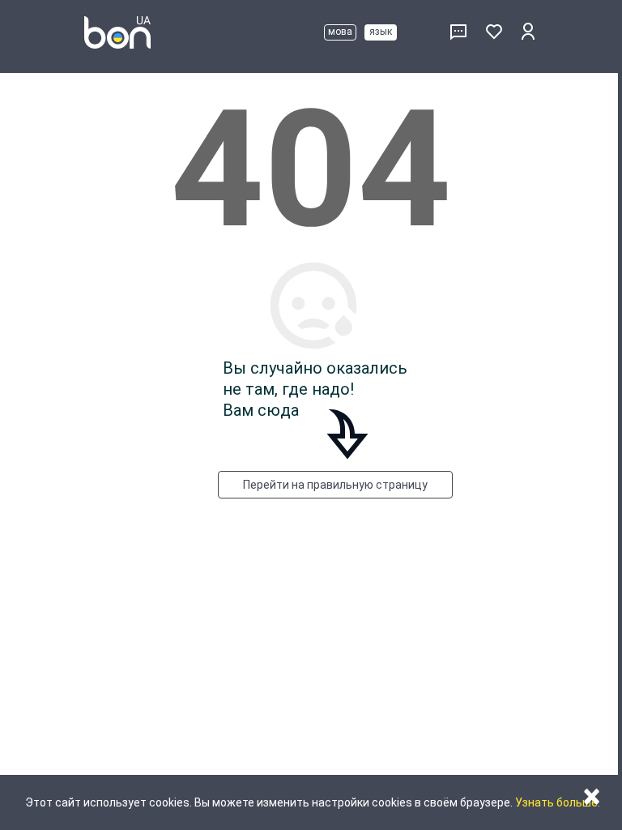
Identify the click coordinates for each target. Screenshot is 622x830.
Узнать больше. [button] (557, 802)
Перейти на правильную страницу (335, 484)
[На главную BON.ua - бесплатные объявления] (117, 32)
